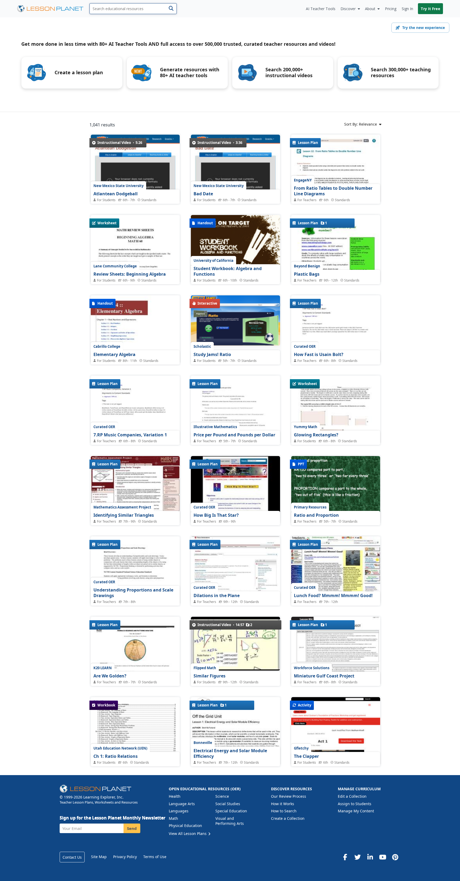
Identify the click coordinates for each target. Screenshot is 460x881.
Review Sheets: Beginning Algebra (129, 274)
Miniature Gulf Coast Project (324, 676)
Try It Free (430, 8)
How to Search (284, 810)
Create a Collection (288, 818)
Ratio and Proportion (316, 515)
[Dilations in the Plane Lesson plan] (235, 570)
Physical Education (185, 825)
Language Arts (182, 803)
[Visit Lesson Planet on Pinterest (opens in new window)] (395, 857)
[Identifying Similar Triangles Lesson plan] (135, 489)
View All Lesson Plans (188, 833)
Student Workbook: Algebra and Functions (228, 271)
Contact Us (72, 857)
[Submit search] (171, 8)
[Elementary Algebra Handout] (135, 358)
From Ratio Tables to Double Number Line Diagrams (333, 191)
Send (132, 828)
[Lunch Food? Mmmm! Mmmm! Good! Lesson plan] (335, 570)
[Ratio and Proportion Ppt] (335, 489)
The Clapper (306, 756)
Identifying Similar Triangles (123, 515)
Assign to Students (354, 803)
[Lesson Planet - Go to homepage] (53, 8)
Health (174, 796)
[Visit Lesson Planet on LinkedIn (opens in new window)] (370, 857)
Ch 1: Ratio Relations (115, 756)
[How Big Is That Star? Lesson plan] (235, 489)
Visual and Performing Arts (229, 821)
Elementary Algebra (114, 354)
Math (173, 818)
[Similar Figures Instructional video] (235, 643)
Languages (178, 810)
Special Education (231, 810)
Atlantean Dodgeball (115, 194)
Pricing (390, 8)
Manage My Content (356, 810)
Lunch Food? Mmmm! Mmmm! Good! (333, 595)
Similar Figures (209, 676)
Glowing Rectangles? (316, 435)
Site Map (99, 856)
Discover (348, 8)
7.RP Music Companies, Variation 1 (130, 435)
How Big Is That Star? (216, 515)
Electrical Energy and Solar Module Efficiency (230, 753)
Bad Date (203, 194)
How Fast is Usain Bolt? (318, 354)
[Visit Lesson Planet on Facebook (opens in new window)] (345, 857)
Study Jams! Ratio (212, 354)
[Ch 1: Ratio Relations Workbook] (135, 731)
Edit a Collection (352, 796)
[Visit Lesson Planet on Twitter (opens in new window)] (357, 857)
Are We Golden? (109, 676)
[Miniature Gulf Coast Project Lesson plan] (335, 672)
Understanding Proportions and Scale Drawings (133, 593)
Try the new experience (423, 27)
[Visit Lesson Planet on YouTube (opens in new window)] (382, 857)
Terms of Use (154, 856)
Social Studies (227, 803)
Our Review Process (288, 796)
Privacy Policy (125, 856)
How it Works (282, 803)
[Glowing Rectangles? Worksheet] (335, 438)
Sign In (407, 8)
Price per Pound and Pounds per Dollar (234, 435)
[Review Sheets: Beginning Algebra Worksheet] (135, 278)
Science (222, 796)
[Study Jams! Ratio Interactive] (235, 320)
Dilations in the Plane (217, 595)
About (370, 8)
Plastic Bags (306, 274)
